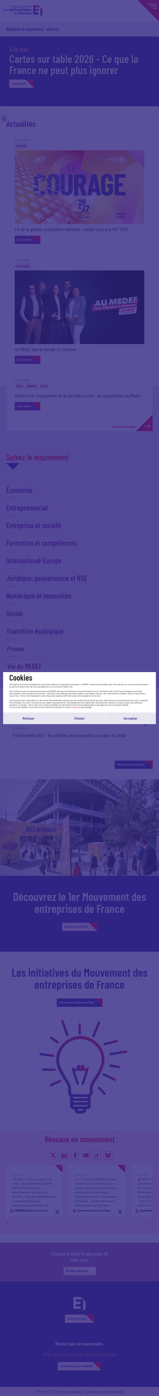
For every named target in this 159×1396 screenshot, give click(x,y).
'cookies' (74, 707)
